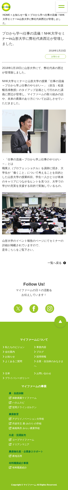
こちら (12, 249)
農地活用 (17, 456)
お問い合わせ (43, 373)
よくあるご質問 (13, 361)
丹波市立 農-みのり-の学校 (26, 423)
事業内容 (41, 347)
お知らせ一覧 (20, 14)
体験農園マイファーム (24, 398)
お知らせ (10, 356)
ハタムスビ (18, 402)
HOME (6, 14)
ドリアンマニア (20, 444)
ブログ (40, 351)
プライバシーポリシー (17, 378)
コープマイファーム (23, 439)
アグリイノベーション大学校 (28, 418)
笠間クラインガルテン (24, 407)
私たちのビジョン (15, 347)
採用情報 (41, 356)
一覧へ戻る (55, 262)
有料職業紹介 (19, 467)
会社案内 (10, 351)
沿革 (7, 373)
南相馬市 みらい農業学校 (26, 428)
